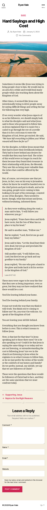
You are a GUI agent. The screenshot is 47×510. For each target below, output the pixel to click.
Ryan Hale (23, 5)
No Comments (25, 35)
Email (5, 458)
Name (5, 447)
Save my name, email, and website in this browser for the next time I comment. (23, 481)
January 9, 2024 (32, 32)
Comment (7, 425)
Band (23, 15)
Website (5, 469)
